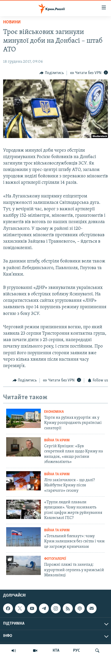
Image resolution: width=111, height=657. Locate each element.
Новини (12, 22)
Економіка (54, 412)
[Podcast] (80, 608)
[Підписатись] (92, 608)
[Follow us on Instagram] (56, 608)
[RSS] (68, 608)
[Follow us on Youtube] (32, 608)
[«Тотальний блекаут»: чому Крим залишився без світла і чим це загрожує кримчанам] (23, 536)
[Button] (51, 73)
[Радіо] (13, 650)
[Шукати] (97, 650)
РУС (76, 651)
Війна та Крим (57, 440)
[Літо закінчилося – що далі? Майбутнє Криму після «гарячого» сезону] (23, 480)
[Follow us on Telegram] (44, 608)
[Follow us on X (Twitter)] (20, 608)
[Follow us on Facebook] (8, 608)
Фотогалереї (55, 559)
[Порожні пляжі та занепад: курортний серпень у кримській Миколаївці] (23, 565)
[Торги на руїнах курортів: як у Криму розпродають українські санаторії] (23, 418)
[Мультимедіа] (35, 650)
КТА (56, 651)
